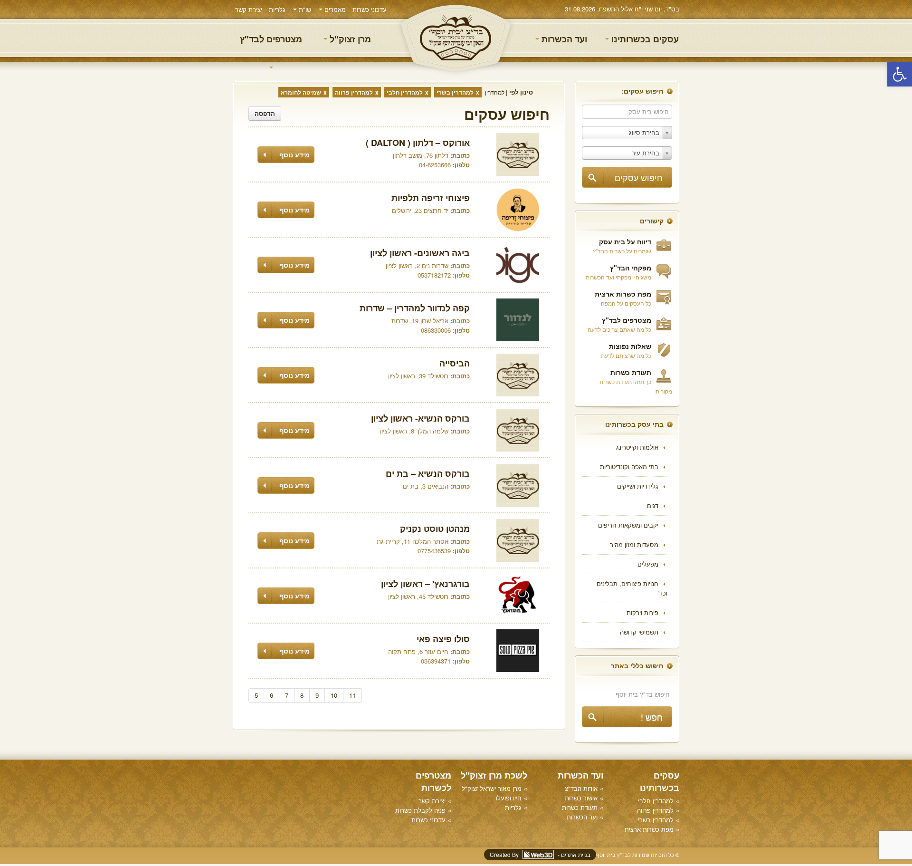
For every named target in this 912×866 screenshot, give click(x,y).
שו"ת (304, 9)
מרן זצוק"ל (349, 39)
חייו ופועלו (509, 797)
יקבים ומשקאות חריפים (628, 524)
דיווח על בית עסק (625, 241)
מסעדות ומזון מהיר (634, 544)
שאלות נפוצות (630, 346)
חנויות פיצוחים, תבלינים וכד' (632, 588)
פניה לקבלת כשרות (420, 810)
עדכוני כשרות (369, 9)
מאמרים (334, 9)
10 (334, 695)
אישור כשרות (581, 797)
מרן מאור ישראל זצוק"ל (492, 788)
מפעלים (647, 563)
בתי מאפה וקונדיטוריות (629, 466)
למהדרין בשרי (455, 92)
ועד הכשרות (563, 39)
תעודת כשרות (630, 372)
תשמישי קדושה (639, 631)
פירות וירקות (642, 612)
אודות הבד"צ (581, 788)
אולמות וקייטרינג (637, 447)
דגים (652, 505)
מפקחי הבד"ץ (630, 267)
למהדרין (494, 92)
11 (352, 695)
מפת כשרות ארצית (623, 293)
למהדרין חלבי (405, 92)
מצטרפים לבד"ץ (271, 39)
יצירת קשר (248, 9)
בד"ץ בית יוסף (456, 38)
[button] (899, 74)
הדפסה (265, 113)
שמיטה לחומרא (301, 92)
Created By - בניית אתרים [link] (540, 854)
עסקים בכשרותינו (644, 39)
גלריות (277, 9)
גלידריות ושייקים (637, 486)
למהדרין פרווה (354, 92)
